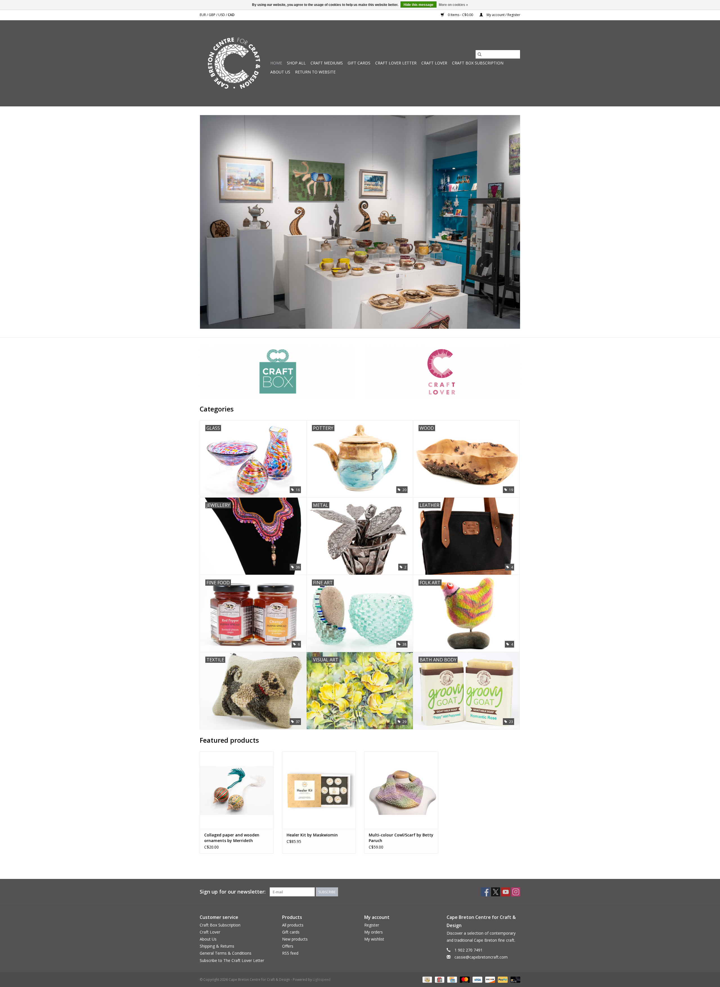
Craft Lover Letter (396, 63)
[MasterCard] (464, 979)
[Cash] (426, 979)
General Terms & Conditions (225, 953)
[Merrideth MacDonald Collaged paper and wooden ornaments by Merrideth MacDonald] (237, 790)
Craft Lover (434, 63)
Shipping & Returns (217, 946)
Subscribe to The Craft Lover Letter (232, 960)
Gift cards (359, 63)
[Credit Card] (451, 979)
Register (371, 925)
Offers (287, 946)
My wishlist (374, 939)
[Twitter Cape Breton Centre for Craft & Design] (495, 891)
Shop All (296, 63)
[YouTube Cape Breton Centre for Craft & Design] (505, 891)
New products (295, 939)
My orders (373, 932)
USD (222, 14)
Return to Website (315, 72)
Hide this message (418, 5)
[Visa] (477, 979)
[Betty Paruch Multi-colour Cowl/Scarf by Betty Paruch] (401, 790)
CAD (231, 14)
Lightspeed (321, 979)
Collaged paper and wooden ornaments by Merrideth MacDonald (231, 837)
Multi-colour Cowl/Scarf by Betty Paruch (401, 837)
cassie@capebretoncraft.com (481, 957)
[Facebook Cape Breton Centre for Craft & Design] (485, 891)
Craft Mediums (326, 63)
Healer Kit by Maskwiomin (312, 835)
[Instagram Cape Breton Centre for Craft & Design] (515, 891)
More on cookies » (453, 5)
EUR (203, 14)
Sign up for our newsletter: (233, 892)
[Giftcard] (439, 979)
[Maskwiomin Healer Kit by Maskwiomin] (319, 790)
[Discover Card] (489, 979)
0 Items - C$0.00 (460, 14)
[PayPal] (502, 979)
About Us (280, 72)
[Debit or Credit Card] (514, 979)
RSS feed (290, 953)
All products (292, 925)
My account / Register (503, 14)
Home (276, 63)
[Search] (479, 54)
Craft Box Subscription (477, 63)
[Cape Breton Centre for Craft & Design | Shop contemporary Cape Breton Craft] (234, 63)
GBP (212, 14)
